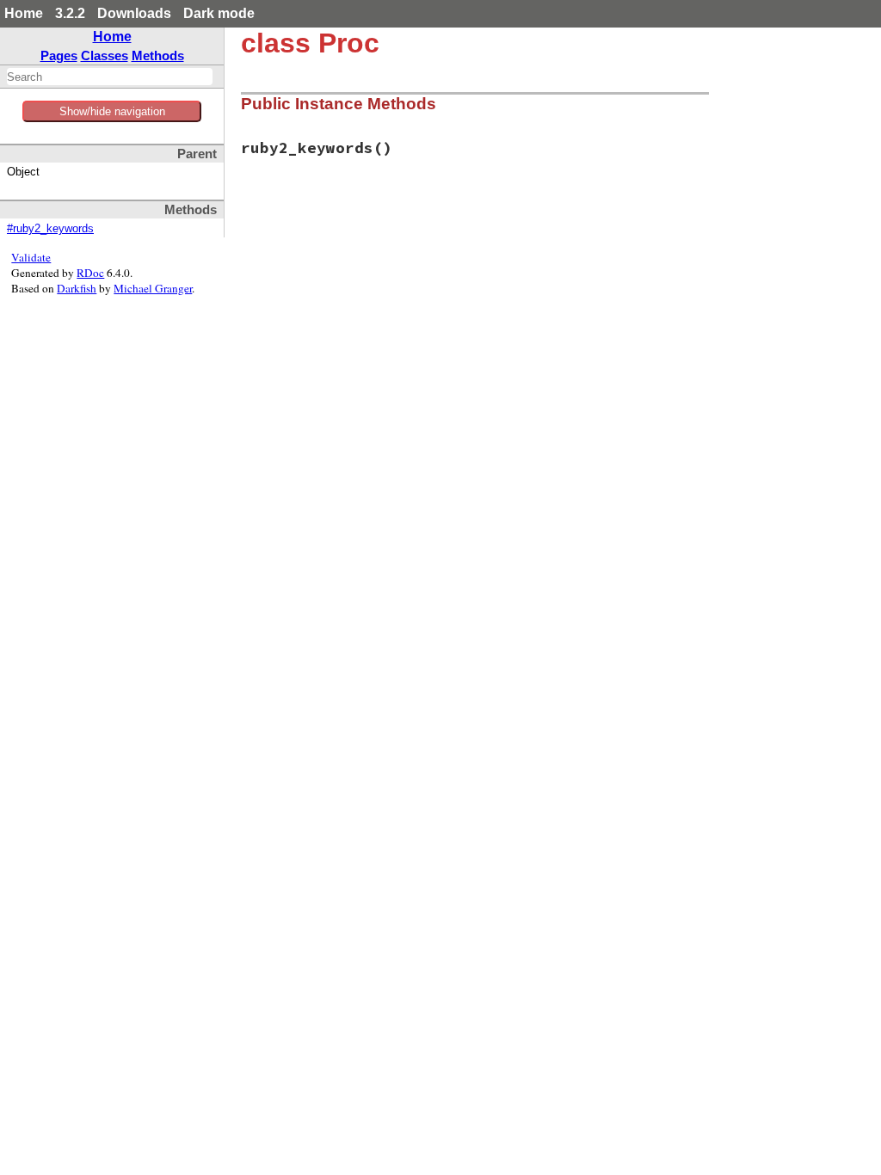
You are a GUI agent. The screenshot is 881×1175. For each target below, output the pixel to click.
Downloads (134, 13)
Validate (31, 257)
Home (23, 13)
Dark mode (219, 13)
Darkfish (76, 288)
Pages (58, 55)
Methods (158, 55)
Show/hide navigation (112, 111)
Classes (104, 55)
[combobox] (110, 76)
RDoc (90, 272)
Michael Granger (153, 288)
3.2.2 (70, 13)
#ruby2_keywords (50, 229)
